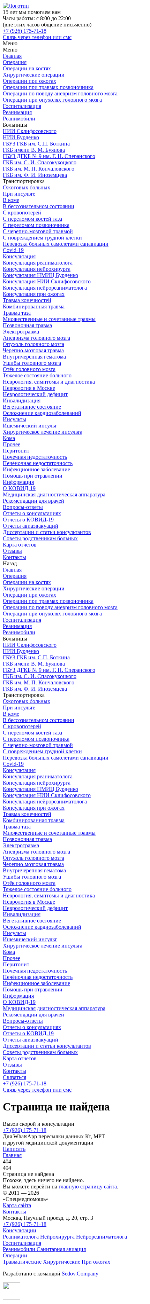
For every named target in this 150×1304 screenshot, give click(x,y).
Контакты (14, 1212)
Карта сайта (17, 1205)
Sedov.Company (80, 1273)
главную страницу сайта (88, 1186)
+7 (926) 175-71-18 (24, 1130)
